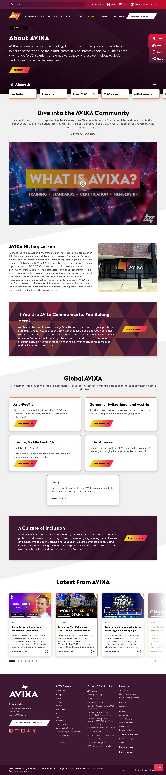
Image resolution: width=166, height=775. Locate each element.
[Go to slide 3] (22, 661)
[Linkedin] (11, 731)
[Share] (154, 59)
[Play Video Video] (83, 183)
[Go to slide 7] (36, 661)
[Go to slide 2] (18, 661)
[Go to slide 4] (25, 661)
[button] (96, 4)
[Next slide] (154, 661)
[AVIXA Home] (15, 16)
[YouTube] (17, 731)
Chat (158, 767)
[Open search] (11, 4)
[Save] (154, 52)
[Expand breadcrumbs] (25, 28)
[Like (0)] (154, 45)
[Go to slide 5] (29, 661)
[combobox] (84, 93)
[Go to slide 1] (12, 661)
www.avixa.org (48, 290)
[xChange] (29, 731)
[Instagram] (35, 731)
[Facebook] (23, 731)
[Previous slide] (147, 661)
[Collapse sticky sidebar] (148, 41)
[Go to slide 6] (32, 661)
